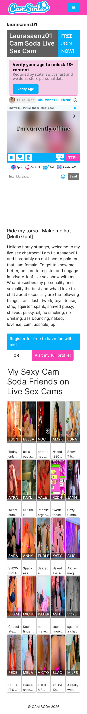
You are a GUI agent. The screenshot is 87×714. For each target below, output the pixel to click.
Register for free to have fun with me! (41, 341)
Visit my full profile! (53, 355)
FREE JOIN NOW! (67, 43)
